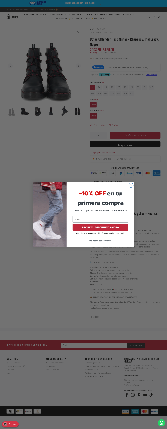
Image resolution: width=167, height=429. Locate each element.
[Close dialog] (131, 185)
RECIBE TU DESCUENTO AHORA (100, 227)
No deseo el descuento (100, 240)
